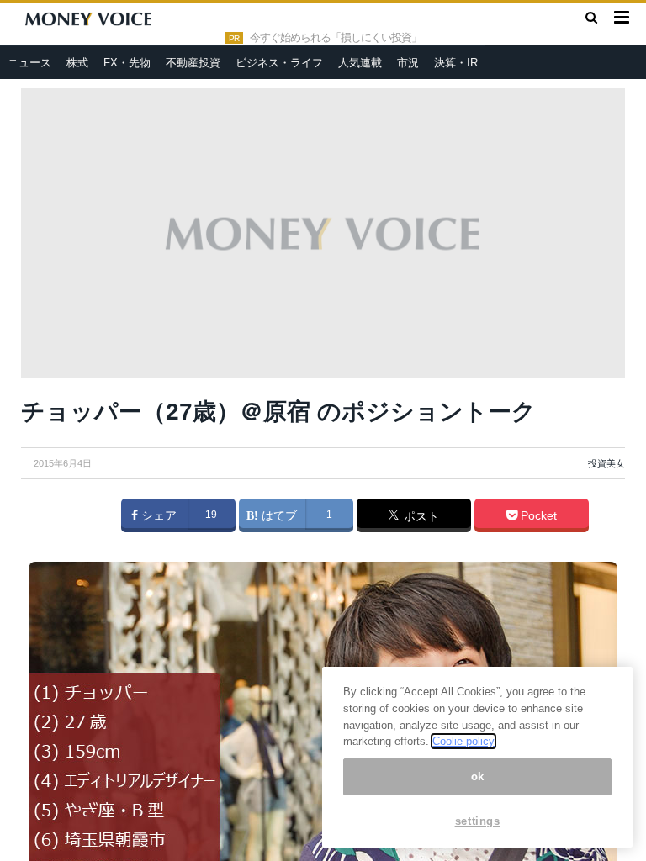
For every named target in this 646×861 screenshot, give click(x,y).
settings (477, 821)
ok (477, 776)
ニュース (29, 62)
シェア (157, 515)
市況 (408, 62)
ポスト (419, 516)
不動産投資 (193, 62)
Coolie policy (463, 741)
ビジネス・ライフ (279, 62)
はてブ (277, 515)
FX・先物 (127, 62)
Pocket (537, 515)
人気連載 (360, 62)
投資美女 (606, 463)
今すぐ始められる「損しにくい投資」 (335, 38)
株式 (77, 62)
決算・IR (456, 62)
